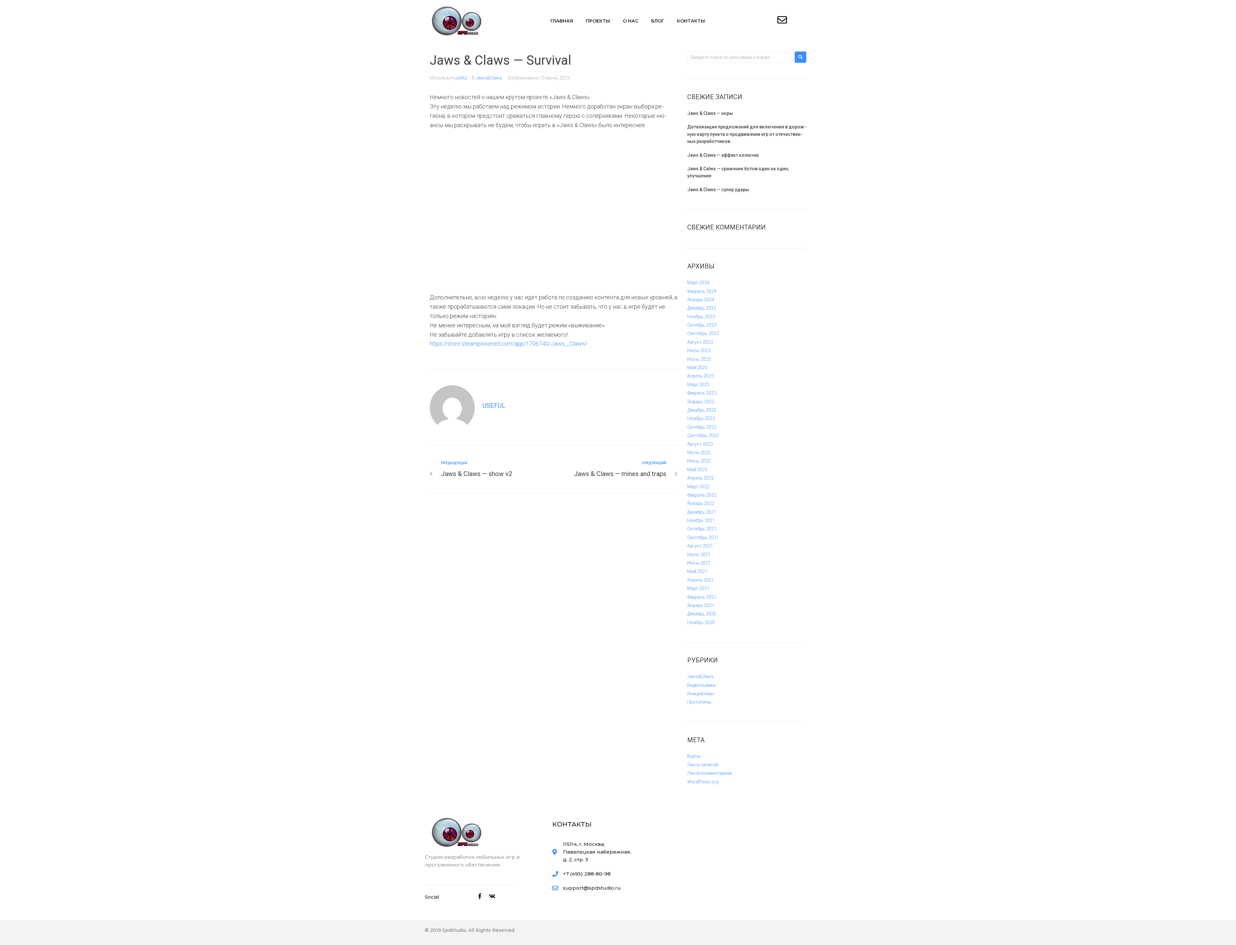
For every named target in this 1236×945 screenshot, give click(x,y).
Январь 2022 (700, 503)
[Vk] (492, 896)
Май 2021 (697, 571)
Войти (693, 756)
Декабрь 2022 (701, 410)
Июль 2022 (699, 452)
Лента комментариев (709, 773)
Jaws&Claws (489, 77)
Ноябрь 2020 (701, 622)
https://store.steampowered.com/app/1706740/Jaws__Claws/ (508, 343)
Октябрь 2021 (701, 528)
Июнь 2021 (699, 563)
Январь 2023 (700, 401)
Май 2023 (697, 367)
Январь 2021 (700, 605)
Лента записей (702, 764)
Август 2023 (700, 342)
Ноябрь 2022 (701, 418)
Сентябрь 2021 (703, 537)
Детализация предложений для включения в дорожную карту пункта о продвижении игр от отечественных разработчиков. (746, 134)
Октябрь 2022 (701, 427)
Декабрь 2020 (701, 613)
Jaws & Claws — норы (710, 113)
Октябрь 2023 (701, 325)
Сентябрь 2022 (703, 435)
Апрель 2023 (700, 376)
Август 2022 (700, 444)
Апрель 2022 (700, 478)
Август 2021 (700, 545)
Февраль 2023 (701, 393)
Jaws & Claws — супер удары (718, 189)
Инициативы (700, 693)
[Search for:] (739, 57)
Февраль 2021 (701, 597)
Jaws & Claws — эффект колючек (723, 155)
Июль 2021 (699, 554)
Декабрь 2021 (701, 512)
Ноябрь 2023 (701, 316)
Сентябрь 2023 (703, 333)
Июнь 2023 (699, 359)
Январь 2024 (700, 299)
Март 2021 (698, 588)
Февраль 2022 (701, 495)
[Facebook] (480, 896)
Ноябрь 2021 (701, 520)
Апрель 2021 (700, 580)
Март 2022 (698, 486)
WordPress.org (702, 781)
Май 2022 (697, 469)
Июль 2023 (699, 350)
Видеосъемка (701, 685)
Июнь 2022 (699, 460)
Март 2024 (698, 282)
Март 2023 (698, 384)
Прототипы (699, 702)
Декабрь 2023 (701, 308)
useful (460, 77)
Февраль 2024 (701, 291)
